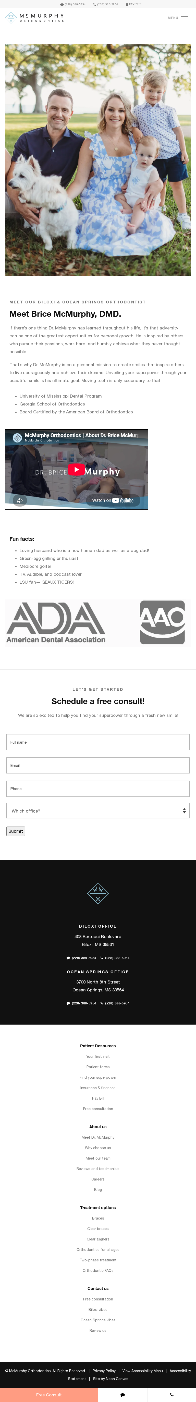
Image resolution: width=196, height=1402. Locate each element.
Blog (98, 1190)
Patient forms (98, 1067)
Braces (98, 1218)
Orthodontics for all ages (98, 1250)
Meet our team (98, 1158)
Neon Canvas (117, 1379)
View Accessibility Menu (142, 1371)
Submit (15, 831)
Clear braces (98, 1229)
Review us (98, 1331)
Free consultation (98, 1109)
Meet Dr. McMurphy (98, 1137)
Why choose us (98, 1148)
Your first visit (98, 1056)
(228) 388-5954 (75, 4)
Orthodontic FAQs (98, 1271)
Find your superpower (98, 1077)
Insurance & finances (98, 1088)
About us (98, 1126)
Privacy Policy (104, 1371)
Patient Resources (98, 1045)
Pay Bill (135, 4)
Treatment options (98, 1207)
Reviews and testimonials (98, 1169)
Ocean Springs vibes (98, 1320)
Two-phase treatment (98, 1260)
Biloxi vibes (98, 1310)
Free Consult (49, 1394)
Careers (98, 1179)
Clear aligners (98, 1239)
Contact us (98, 1288)
